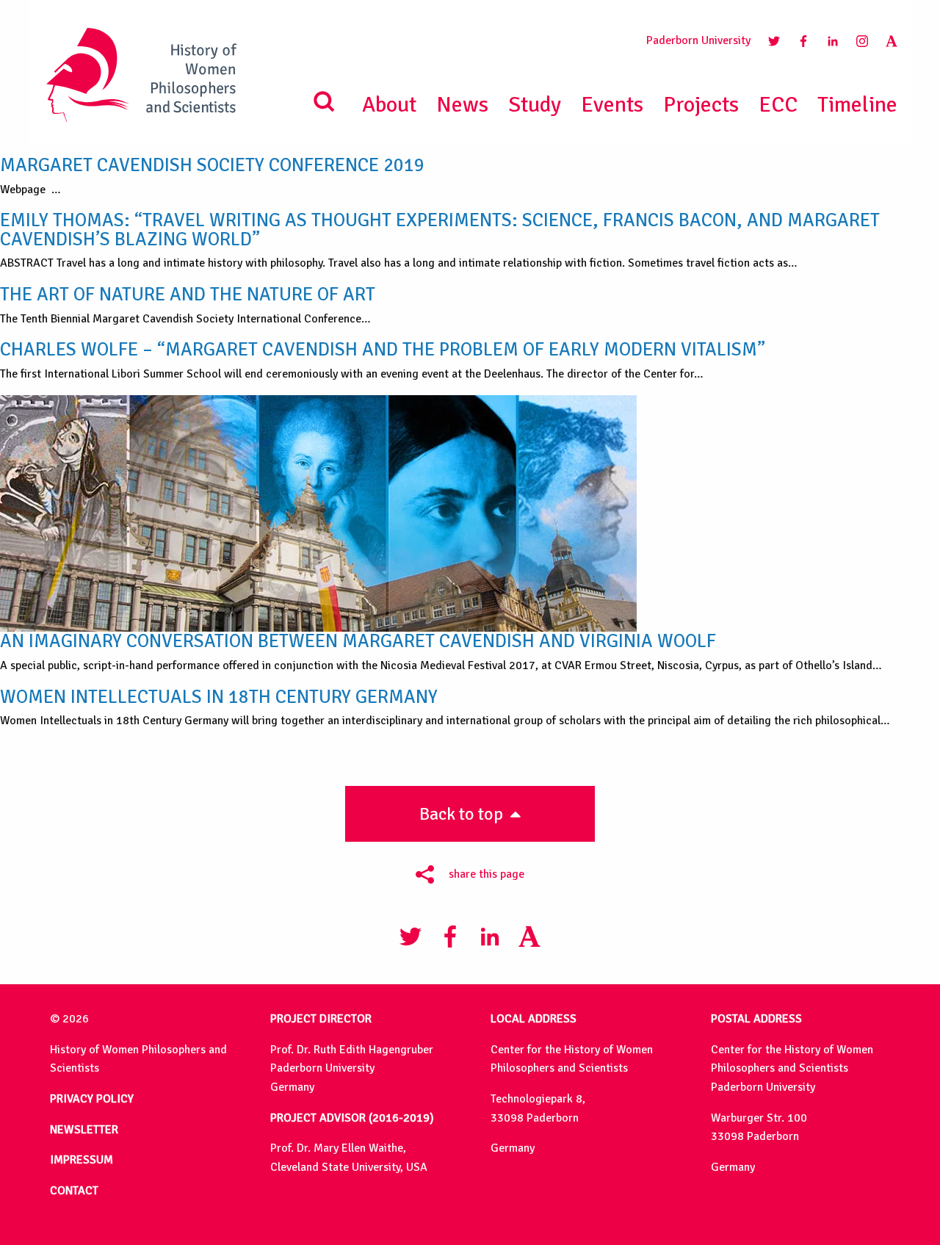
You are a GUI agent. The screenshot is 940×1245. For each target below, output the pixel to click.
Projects (701, 104)
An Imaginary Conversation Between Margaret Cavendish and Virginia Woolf (358, 640)
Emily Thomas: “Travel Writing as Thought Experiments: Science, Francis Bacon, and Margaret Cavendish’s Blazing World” (440, 229)
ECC (778, 104)
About (389, 104)
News (462, 104)
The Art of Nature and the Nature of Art (187, 294)
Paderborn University (698, 40)
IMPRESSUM (81, 1159)
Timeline (857, 104)
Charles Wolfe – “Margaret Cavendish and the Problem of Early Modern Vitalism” (382, 349)
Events (612, 104)
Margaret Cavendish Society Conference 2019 (212, 165)
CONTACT (74, 1190)
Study (534, 104)
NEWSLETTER (84, 1129)
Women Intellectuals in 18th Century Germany (219, 696)
